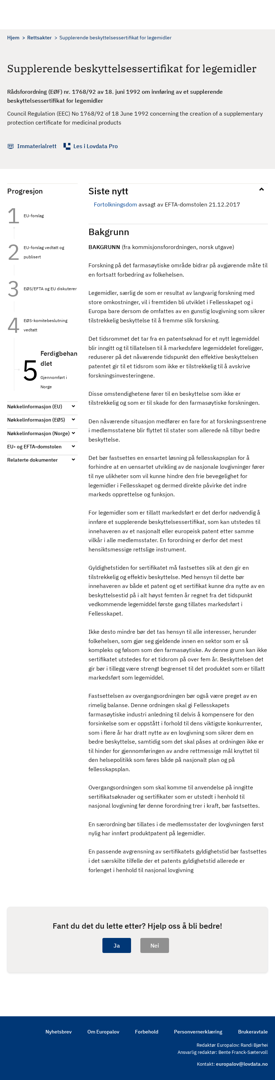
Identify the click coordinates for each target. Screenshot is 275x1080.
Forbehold (146, 1031)
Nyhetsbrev (58, 1031)
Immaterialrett (37, 146)
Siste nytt (108, 191)
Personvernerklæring (198, 1031)
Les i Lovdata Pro (95, 146)
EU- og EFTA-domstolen (34, 446)
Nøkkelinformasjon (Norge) (38, 433)
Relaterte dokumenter (32, 460)
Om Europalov (103, 1031)
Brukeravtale (253, 1031)
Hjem (13, 37)
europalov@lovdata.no (242, 1064)
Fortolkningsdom (115, 204)
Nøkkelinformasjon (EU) (34, 406)
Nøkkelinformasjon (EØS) (36, 420)
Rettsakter (39, 37)
